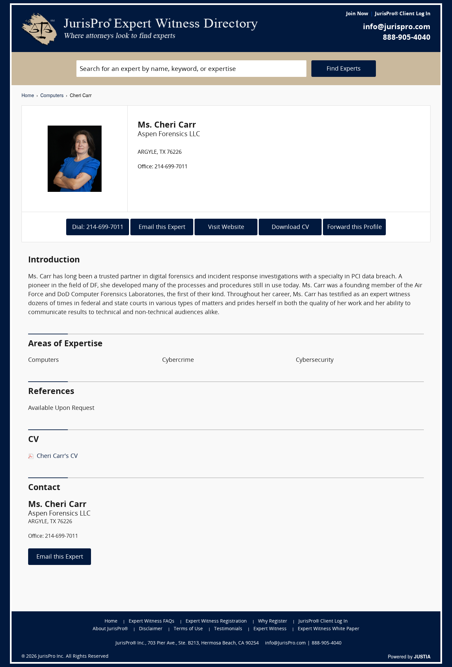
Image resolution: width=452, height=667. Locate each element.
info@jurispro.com (396, 27)
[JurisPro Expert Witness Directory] (139, 29)
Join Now (357, 14)
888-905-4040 (406, 38)
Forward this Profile (354, 227)
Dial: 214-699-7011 (97, 227)
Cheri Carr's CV (57, 456)
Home (28, 95)
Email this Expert (162, 227)
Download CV (290, 227)
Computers (52, 95)
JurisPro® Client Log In (402, 14)
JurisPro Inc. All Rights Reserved (73, 656)
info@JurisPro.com (285, 643)
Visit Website (226, 227)
